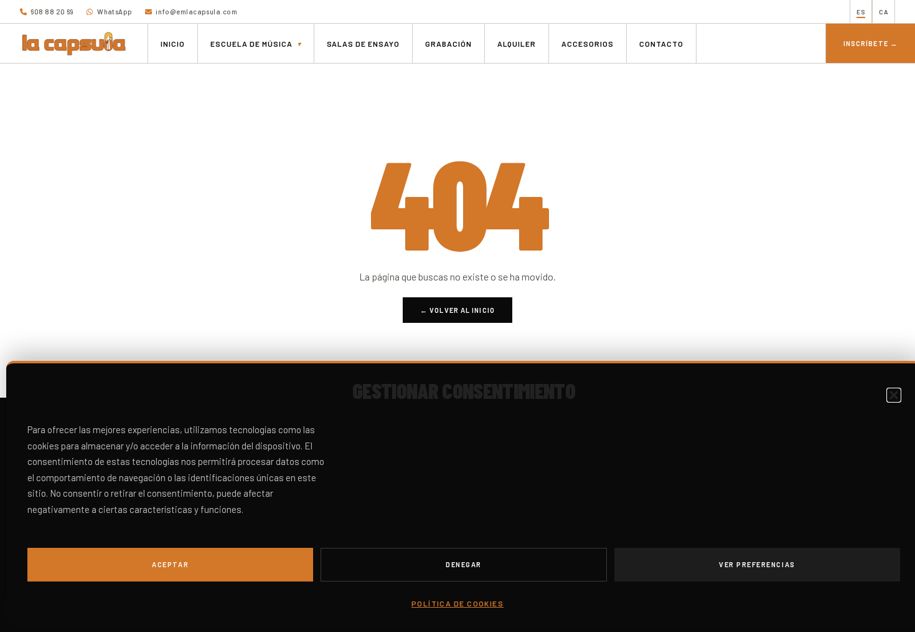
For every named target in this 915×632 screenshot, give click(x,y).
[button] (894, 395)
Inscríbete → (870, 43)
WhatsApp (114, 11)
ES (860, 12)
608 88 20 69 (51, 11)
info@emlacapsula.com (195, 11)
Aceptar (170, 564)
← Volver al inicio (457, 310)
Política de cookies (457, 603)
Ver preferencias (757, 564)
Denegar (464, 564)
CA (883, 12)
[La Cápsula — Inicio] (74, 43)
